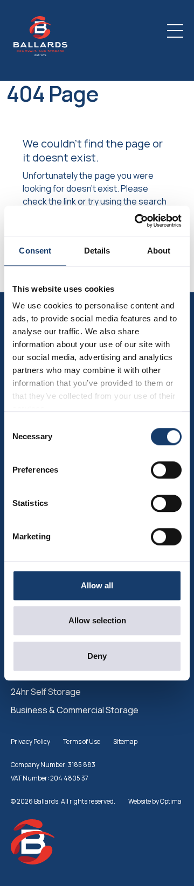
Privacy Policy (30, 741)
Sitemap (125, 741)
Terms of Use (81, 741)
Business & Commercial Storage (74, 710)
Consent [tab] (35, 250)
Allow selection (97, 620)
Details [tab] (97, 250)
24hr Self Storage (46, 692)
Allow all (97, 585)
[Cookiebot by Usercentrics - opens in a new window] (137, 221)
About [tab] (159, 250)
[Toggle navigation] (175, 31)
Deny (97, 655)
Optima (171, 801)
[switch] (166, 470)
